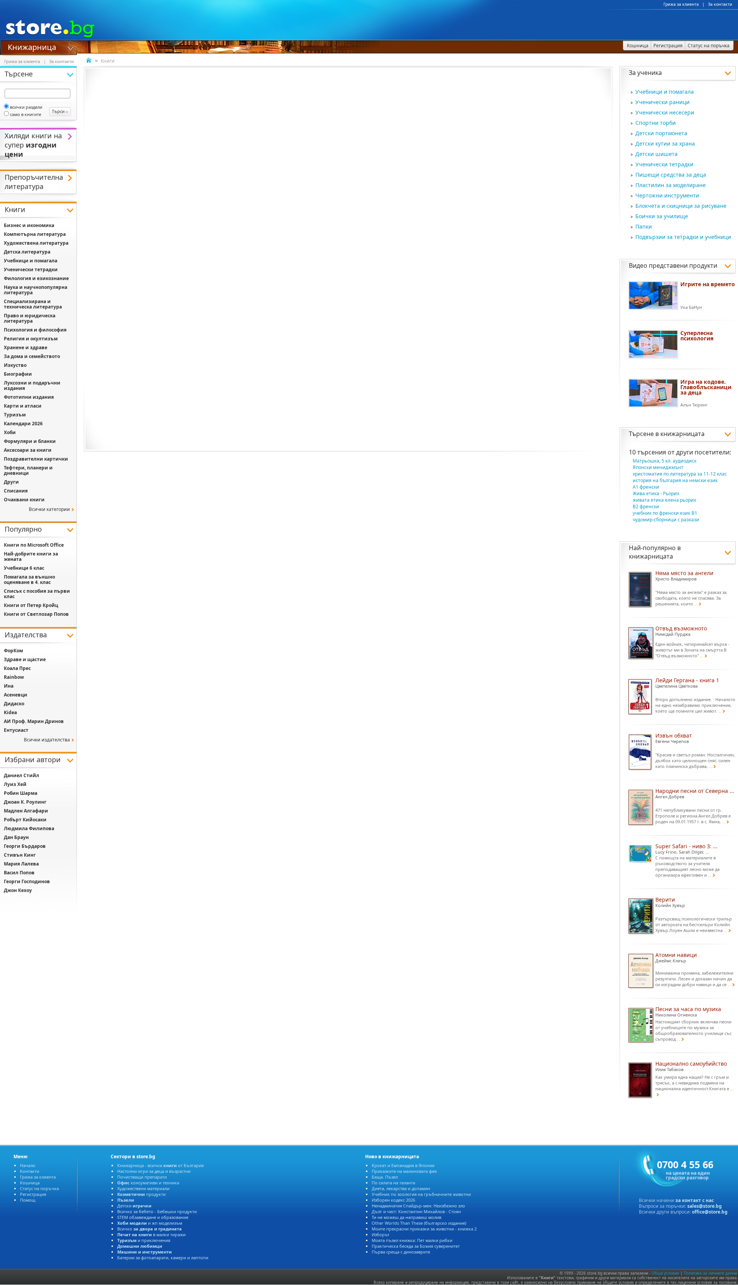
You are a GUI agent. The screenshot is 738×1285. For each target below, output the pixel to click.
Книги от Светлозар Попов (36, 614)
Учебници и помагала (664, 91)
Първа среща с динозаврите (401, 1252)
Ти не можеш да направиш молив (406, 1217)
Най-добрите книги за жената (31, 556)
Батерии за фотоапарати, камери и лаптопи (162, 1257)
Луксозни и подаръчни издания (32, 385)
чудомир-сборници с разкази (666, 519)
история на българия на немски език (675, 480)
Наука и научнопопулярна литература (35, 290)
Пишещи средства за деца (670, 174)
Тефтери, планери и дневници (28, 470)
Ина (8, 686)
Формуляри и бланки (30, 441)
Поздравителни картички (36, 459)
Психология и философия (35, 330)
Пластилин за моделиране (670, 185)
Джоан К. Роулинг (25, 802)
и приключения (143, 1240)
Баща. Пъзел (385, 1177)
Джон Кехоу (18, 890)
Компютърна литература (35, 234)
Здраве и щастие (25, 659)
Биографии (18, 374)
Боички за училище (661, 216)
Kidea (10, 712)
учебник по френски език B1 (665, 513)
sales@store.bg (704, 1206)
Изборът (380, 1234)
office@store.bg (710, 1212)
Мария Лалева (21, 864)
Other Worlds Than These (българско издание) (419, 1223)
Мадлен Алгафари (26, 810)
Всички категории (49, 509)
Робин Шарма (20, 793)
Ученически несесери (664, 112)
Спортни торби (655, 122)
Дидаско (14, 703)
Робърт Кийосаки (25, 819)
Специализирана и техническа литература (33, 304)
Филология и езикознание (36, 278)
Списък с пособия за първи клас (37, 594)
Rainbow (14, 677)
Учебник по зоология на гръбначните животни (421, 1194)
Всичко (149, 1229)
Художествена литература (36, 243)
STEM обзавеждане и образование (152, 1217)
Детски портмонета (661, 133)
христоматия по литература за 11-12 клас (680, 474)
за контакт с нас (694, 1200)
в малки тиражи (151, 1234)
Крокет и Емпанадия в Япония (403, 1165)
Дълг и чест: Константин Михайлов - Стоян (416, 1211)
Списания (16, 490)
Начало (27, 1165)
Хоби (10, 432)
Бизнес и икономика (29, 225)
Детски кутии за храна (665, 143)
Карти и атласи (23, 406)
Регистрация (33, 1194)
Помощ (27, 1200)
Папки (643, 226)
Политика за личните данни (710, 1273)
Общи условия (665, 1273)
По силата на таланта (393, 1183)
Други (11, 482)
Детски (134, 1206)
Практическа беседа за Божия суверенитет (416, 1246)
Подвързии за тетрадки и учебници (683, 236)
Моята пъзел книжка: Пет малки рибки (412, 1240)
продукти (141, 1194)
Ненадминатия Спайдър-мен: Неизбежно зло (418, 1206)
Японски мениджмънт (658, 467)
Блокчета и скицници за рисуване (680, 205)
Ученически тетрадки (664, 164)
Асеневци (15, 694)
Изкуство (15, 365)
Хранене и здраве (25, 347)
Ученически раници (662, 102)
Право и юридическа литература (29, 318)
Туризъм (15, 414)
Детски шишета (656, 154)
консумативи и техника (148, 1183)
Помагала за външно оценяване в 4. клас (29, 579)
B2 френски (646, 506)
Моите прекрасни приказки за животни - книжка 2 (424, 1229)
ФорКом (13, 650)
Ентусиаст (16, 730)
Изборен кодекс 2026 (393, 1200)
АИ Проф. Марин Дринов (34, 721)
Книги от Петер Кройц (31, 605)
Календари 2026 (23, 423)
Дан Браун (16, 837)
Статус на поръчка (39, 1188)
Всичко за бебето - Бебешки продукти (157, 1211)
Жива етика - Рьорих (656, 493)
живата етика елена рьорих (664, 500)
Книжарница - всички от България (160, 1165)
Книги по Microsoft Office (34, 545)
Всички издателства (47, 739)
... (696, 604)
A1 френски (646, 487)
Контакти (29, 1171)
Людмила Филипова (29, 828)
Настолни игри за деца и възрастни (154, 1171)
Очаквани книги (24, 499)
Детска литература (27, 252)
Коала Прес (17, 668)
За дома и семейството (32, 356)
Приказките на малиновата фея (404, 1171)
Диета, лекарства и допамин (401, 1188)
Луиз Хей (15, 784)
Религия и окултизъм (31, 338)
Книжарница (32, 46)
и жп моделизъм (149, 1223)
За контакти (720, 4)
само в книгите (25, 114)
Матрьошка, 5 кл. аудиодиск (664, 461)
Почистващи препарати (142, 1177)
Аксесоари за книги (28, 450)
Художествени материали (143, 1188)
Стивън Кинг (20, 855)
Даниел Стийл (21, 775)
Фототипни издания (29, 397)
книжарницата (682, 433)
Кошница (30, 1183)
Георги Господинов (27, 881)
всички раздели (26, 107)
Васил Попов (19, 872)
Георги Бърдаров (25, 846)
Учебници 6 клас (24, 568)
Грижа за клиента (681, 4)
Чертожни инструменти (667, 195)
